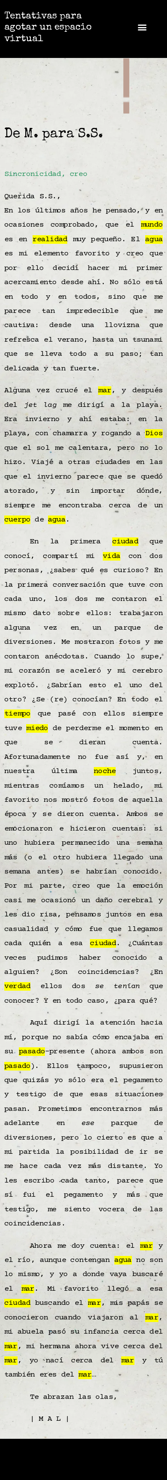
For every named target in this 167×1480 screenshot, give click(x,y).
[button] (142, 27)
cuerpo (17, 520)
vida (111, 556)
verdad (17, 986)
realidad (50, 239)
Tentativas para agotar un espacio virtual (48, 28)
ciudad (125, 541)
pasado (32, 1051)
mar (104, 390)
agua (154, 239)
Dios (154, 433)
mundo (152, 225)
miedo (37, 728)
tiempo (17, 714)
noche (105, 771)
